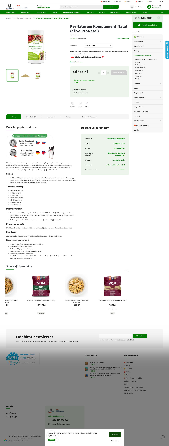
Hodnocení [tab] (51, 117)
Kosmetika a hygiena (141, 111)
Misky (136, 88)
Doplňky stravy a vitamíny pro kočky (146, 59)
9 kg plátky (41, 313)
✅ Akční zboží (139, 37)
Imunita (137, 62)
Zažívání (137, 79)
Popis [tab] (14, 117)
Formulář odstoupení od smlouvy (135, 390)
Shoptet (15, 441)
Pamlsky (137, 84)
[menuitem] (12, 12)
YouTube (15, 416)
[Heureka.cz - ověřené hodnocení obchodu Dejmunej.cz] (25, 358)
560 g (112, 313)
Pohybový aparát (140, 67)
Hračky (136, 102)
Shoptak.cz (25, 441)
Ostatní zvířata (139, 121)
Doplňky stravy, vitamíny (142, 55)
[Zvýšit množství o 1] (108, 73)
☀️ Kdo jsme (128, 2)
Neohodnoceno (81, 38)
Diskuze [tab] (68, 117)
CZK (160, 1)
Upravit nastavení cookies (24, 438)
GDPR (125, 384)
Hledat (110, 7)
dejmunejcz (11, 416)
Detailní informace (76, 62)
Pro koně (137, 116)
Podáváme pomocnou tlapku (133, 387)
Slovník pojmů (128, 393)
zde (55, 436)
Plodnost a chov (140, 65)
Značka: (123, 38)
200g (5, 313)
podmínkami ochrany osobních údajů (125, 340)
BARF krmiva (138, 42)
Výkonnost (138, 76)
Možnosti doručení (82, 93)
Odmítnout (115, 441)
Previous (125, 270)
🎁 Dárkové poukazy (141, 125)
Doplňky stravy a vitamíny (116, 138)
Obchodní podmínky (130, 381)
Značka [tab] (89, 117)
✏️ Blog (149, 2)
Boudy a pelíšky (139, 98)
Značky (136, 130)
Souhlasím (114, 434)
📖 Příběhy (117, 2)
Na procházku (138, 107)
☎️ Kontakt (139, 2)
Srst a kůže (138, 73)
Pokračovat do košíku (149, 25)
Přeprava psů (138, 93)
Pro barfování (139, 70)
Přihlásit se (140, 336)
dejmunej (7, 416)
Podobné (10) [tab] (31, 117)
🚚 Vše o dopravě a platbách (133, 378)
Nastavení (51, 439)
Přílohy (136, 51)
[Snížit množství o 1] (99, 73)
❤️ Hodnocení (106, 2)
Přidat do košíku (119, 72)
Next (128, 270)
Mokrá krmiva (138, 46)
